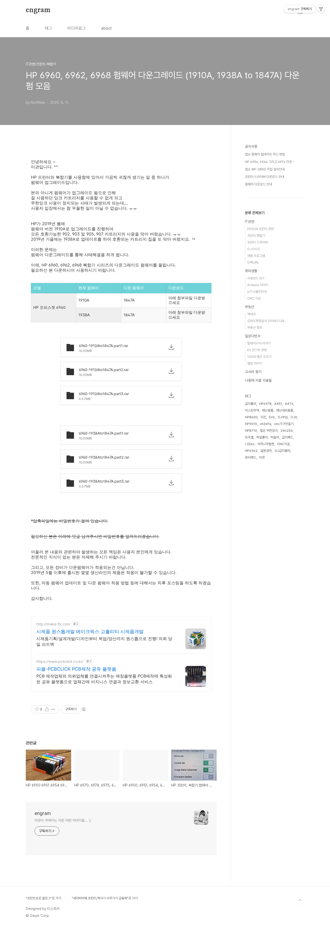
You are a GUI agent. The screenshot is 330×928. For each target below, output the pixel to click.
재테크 (251, 314)
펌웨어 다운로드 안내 (258, 184)
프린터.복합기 (256, 236)
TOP (300, 900)
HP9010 (251, 424)
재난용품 (267, 410)
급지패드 (287, 437)
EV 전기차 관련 (257, 350)
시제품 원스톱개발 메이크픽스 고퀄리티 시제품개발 (90, 631)
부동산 (249, 307)
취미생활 (251, 271)
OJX (294, 417)
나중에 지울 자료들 (258, 380)
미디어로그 (77, 28)
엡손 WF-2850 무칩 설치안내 (265, 169)
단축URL (253, 262)
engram (38, 10)
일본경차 (266, 451)
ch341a (265, 424)
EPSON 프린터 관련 (260, 229)
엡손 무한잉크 (269, 430)
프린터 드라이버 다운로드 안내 (264, 177)
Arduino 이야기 (257, 285)
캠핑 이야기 (254, 363)
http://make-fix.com (53, 624)
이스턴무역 (252, 410)
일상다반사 (252, 336)
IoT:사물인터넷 (257, 292)
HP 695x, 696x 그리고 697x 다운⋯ (269, 162)
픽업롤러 (262, 437)
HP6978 (265, 404)
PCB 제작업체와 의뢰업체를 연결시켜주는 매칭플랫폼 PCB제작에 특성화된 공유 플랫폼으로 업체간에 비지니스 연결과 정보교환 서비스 (104, 678)
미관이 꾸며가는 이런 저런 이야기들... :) (63, 820)
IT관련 (249, 221)
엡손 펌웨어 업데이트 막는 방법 (265, 154)
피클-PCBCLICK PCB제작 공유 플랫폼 (76, 669)
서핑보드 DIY (256, 278)
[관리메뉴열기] (321, 9)
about (106, 28)
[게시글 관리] (53, 709)
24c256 (286, 430)
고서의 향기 (253, 372)
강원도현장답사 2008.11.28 (265, 321)
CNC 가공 (254, 298)
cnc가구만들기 (284, 424)
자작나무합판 (265, 444)
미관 (262, 457)
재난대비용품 (284, 410)
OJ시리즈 (253, 249)
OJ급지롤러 (282, 451)
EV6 (272, 417)
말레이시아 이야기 (259, 343)
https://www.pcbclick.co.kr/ (59, 661)
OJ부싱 (283, 417)
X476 (289, 404)
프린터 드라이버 (257, 242)
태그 (48, 28)
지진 (263, 417)
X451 (278, 404)
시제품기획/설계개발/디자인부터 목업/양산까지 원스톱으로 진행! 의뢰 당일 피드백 (104, 641)
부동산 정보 (254, 327)
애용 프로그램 (256, 256)
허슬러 (274, 437)
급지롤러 (250, 404)
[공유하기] (47, 709)
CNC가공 (283, 444)
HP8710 (251, 430)
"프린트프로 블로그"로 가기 (43, 898)
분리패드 (250, 457)
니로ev (249, 444)
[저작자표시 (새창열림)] (83, 709)
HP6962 (251, 451)
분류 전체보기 (255, 213)
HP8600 (251, 417)
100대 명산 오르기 (259, 357)
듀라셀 (249, 437)
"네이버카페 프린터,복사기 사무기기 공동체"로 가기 (105, 898)
